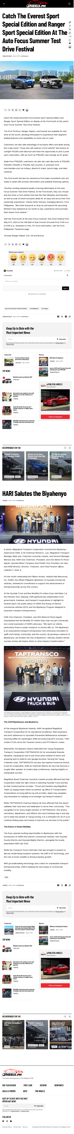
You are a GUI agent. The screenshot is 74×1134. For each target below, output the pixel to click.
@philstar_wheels (54, 384)
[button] (4, 4)
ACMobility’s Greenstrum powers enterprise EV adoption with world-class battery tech (23, 421)
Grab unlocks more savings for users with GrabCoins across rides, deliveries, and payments (23, 394)
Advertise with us (7, 1127)
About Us (25, 1127)
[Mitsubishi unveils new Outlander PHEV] (6, 380)
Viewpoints (58, 1085)
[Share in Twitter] (62, 317)
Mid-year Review (9, 1085)
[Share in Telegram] (66, 317)
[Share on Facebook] (58, 317)
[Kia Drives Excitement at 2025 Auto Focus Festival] (13, 466)
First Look (18, 362)
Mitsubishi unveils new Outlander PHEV (22, 377)
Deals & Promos (7, 56)
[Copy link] (70, 317)
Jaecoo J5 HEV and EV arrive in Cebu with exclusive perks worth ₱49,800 (60, 368)
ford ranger (45, 308)
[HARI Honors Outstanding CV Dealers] (13, 1034)
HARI (6, 877)
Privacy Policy (59, 343)
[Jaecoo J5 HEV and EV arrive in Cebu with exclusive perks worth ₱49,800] (43, 371)
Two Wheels (40, 1091)
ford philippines (34, 308)
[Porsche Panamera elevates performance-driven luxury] (19, 360)
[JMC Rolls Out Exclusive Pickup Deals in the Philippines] (61, 466)
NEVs (25, 1091)
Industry (52, 361)
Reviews (43, 1085)
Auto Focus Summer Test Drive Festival (16, 308)
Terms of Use (10, 344)
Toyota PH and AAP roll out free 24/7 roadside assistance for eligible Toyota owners (23, 408)
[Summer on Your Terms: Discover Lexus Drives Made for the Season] (37, 466)
